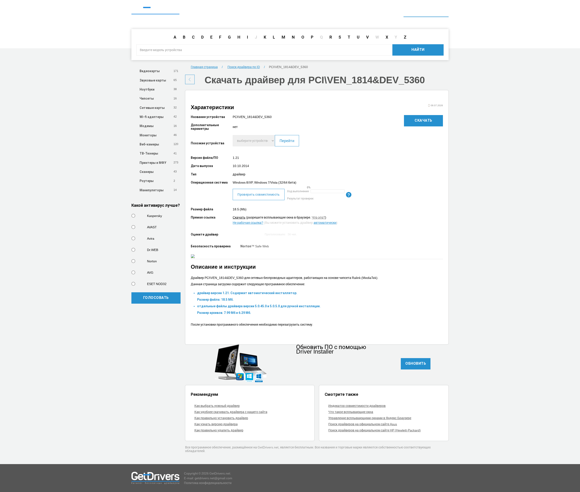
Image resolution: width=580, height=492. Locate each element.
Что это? (318, 217)
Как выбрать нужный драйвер (217, 405)
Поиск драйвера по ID (426, 11)
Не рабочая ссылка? (248, 222)
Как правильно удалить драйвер (218, 430)
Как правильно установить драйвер (221, 418)
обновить (415, 363)
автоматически (325, 222)
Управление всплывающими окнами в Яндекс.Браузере (369, 418)
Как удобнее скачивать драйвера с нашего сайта (230, 412)
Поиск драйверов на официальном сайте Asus (362, 424)
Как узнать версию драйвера (216, 424)
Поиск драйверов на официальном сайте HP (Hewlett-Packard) (374, 430)
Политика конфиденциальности (208, 483)
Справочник (388, 11)
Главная (363, 11)
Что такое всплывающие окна (350, 412)
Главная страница (204, 67)
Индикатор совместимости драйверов (357, 405)
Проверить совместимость (258, 194)
